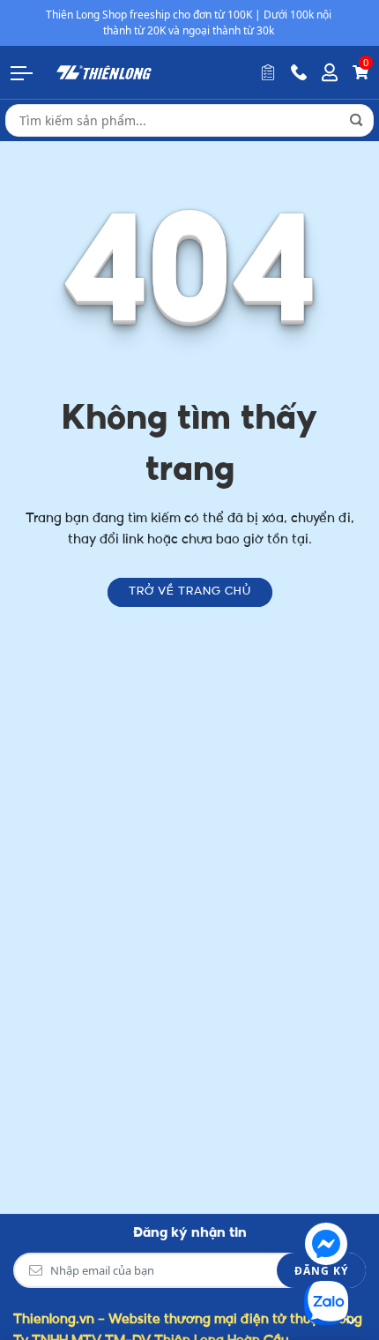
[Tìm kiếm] (356, 120)
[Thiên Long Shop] (104, 71)
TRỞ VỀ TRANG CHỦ (190, 592)
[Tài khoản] (329, 72)
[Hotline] (298, 72)
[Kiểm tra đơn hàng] (268, 72)
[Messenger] (326, 1244)
